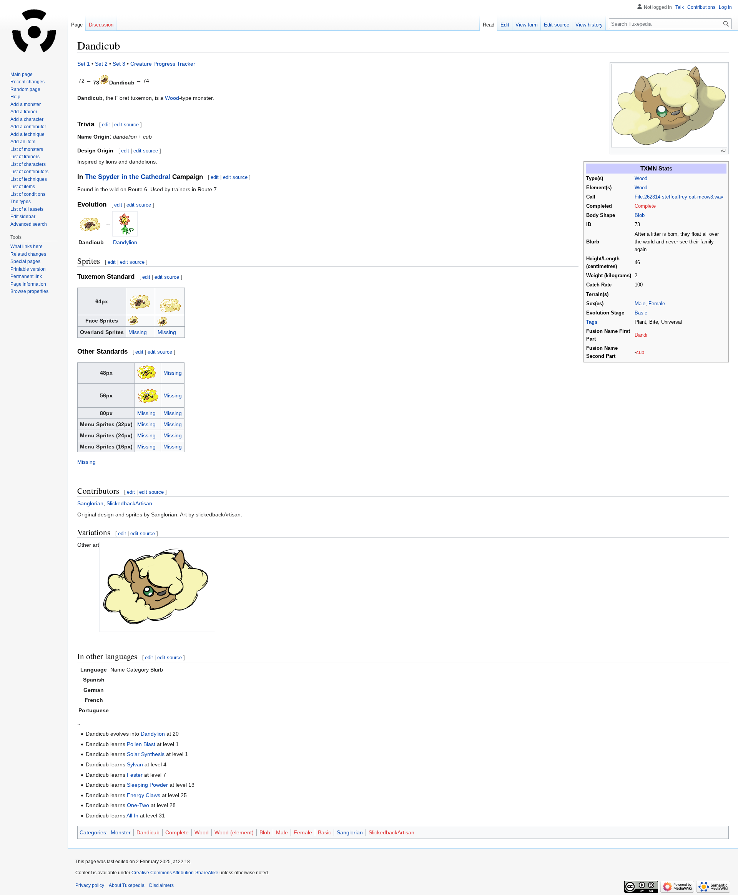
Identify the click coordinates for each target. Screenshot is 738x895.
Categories (93, 832)
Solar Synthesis (146, 754)
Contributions (701, 7)
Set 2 (101, 64)
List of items (22, 186)
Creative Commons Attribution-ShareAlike (174, 872)
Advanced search (28, 224)
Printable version (28, 269)
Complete (645, 206)
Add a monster (25, 104)
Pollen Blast (141, 744)
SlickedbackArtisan (129, 503)
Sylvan (135, 764)
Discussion (101, 25)
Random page (25, 89)
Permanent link (26, 276)
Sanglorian (90, 503)
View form (526, 25)
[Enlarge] (723, 151)
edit (106, 124)
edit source (126, 124)
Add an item (22, 141)
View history (589, 25)
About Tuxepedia (127, 885)
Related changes (28, 254)
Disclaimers (161, 885)
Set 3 (119, 64)
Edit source (556, 25)
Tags (591, 322)
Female (656, 303)
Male (640, 303)
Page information (28, 284)
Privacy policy (89, 885)
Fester (135, 775)
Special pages (25, 261)
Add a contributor (28, 126)
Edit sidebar (22, 216)
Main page (21, 74)
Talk (679, 7)
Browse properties (29, 291)
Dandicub (148, 832)
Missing (137, 332)
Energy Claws (143, 795)
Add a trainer (23, 111)
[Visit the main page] (34, 30)
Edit (504, 25)
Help (15, 96)
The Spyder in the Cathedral (127, 176)
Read (488, 25)
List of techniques (28, 179)
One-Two (138, 805)
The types (20, 201)
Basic (641, 313)
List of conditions (27, 194)
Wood (641, 178)
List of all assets (26, 209)
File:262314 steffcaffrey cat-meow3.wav (679, 197)
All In (132, 815)
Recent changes (27, 81)
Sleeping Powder (147, 785)
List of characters (28, 164)
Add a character (26, 119)
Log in (725, 7)
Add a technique (27, 134)
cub (640, 352)
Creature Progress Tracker (162, 64)
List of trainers (25, 156)
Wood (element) (234, 832)
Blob (640, 215)
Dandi (641, 335)
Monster (121, 832)
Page (77, 25)
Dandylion (125, 242)
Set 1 (83, 64)
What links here (26, 246)
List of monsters (26, 149)
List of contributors (29, 171)
